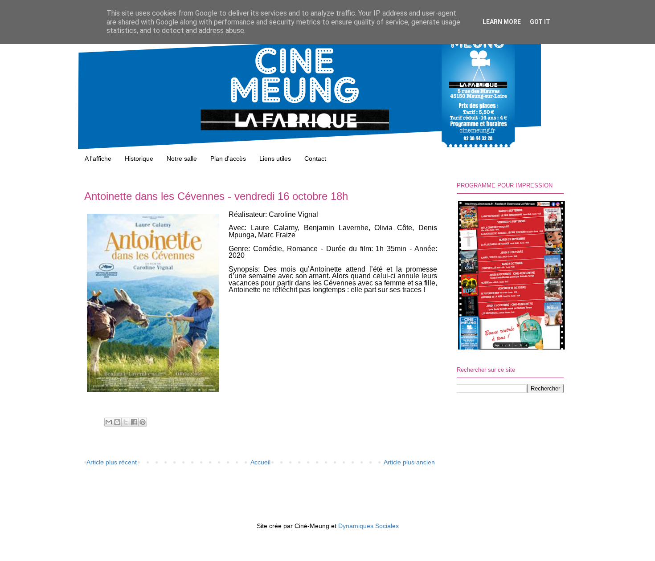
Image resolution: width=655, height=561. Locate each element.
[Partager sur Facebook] (134, 422)
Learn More (502, 21)
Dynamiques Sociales (368, 525)
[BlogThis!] (117, 422)
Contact (315, 158)
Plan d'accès (228, 158)
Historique (139, 158)
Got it (540, 21)
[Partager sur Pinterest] (142, 422)
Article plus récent (111, 462)
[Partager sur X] (125, 422)
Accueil (260, 462)
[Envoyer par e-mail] (108, 422)
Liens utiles (275, 158)
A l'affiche (98, 158)
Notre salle (182, 158)
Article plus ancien (409, 462)
